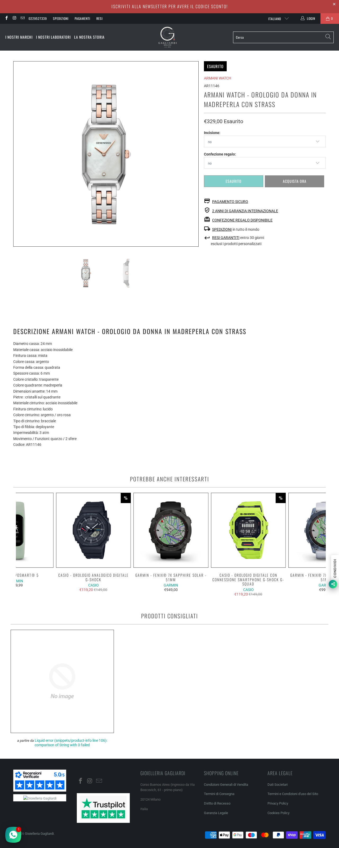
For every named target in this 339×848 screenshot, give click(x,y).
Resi (99, 18)
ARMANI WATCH (217, 78)
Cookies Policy (278, 813)
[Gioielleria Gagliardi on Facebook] (6, 18)
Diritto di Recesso (217, 803)
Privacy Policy (277, 803)
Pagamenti (82, 18)
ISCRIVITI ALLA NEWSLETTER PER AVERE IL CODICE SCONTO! (169, 6)
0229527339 (38, 18)
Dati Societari (277, 785)
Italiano (275, 18)
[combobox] (283, 37)
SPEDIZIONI (222, 229)
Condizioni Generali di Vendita (226, 785)
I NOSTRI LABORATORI (53, 37)
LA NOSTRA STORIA (89, 37)
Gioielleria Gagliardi (39, 834)
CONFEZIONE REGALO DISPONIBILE (242, 220)
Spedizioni (61, 18)
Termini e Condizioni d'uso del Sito (292, 794)
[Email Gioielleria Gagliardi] (22, 18)
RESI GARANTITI (225, 238)
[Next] (194, 154)
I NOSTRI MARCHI (19, 37)
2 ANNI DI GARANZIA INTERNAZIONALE (245, 211)
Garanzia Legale (216, 813)
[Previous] (17, 154)
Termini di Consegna (219, 794)
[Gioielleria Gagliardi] (167, 37)
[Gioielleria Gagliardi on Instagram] (14, 18)
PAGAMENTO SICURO (230, 201)
